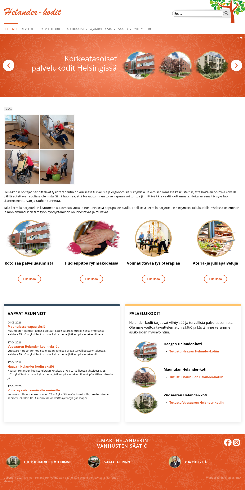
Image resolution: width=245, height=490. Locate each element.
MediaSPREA (233, 477)
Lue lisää (29, 279)
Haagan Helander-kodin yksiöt (31, 366)
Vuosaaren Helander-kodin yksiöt (33, 346)
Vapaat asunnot (118, 462)
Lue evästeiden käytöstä (89, 477)
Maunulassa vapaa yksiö (27, 326)
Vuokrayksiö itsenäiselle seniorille (34, 390)
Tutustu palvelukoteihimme (47, 462)
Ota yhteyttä (196, 462)
